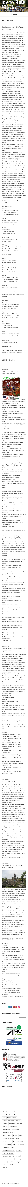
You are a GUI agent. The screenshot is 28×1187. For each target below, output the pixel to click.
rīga (4, 1153)
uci (16, 1159)
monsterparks (7, 1144)
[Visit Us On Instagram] (19, 1008)
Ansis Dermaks (15, 1112)
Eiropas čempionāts (8, 1120)
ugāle (20, 1159)
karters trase (6, 1129)
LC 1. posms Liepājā (9, 781)
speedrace (6, 1159)
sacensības (10, 1153)
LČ (14, 1141)
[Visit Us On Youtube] (16, 1008)
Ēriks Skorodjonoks (8, 1168)
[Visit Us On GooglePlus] (14, 1008)
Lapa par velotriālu (9, 7)
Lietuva (5, 1141)
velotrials (10, 1162)
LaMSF (21, 1135)
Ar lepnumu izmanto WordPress (10, 1183)
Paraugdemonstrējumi (9, 1147)
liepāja (17, 1138)
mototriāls (21, 1144)
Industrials (12, 1123)
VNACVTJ (10, 1165)
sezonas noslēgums (8, 1156)
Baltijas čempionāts (18, 1115)
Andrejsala (6, 1112)
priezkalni (18, 1150)
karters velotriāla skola (9, 1132)
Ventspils (17, 1162)
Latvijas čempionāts (8, 1138)
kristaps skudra (7, 1135)
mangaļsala (20, 1141)
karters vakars (16, 1129)
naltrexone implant (22, 1017)
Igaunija (5, 1123)
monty (14, 1144)
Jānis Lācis (19, 1123)
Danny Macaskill (11, 1117)
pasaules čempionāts (8, 1150)
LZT (10, 1141)
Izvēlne (15, 14)
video (4, 1165)
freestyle (18, 1120)
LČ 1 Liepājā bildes (8, 360)
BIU (4, 1117)
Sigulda (18, 1156)
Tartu (12, 1159)
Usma (4, 1162)
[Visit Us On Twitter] (9, 1008)
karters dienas (13, 1126)
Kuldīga (15, 1135)
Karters (5, 1126)
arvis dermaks (7, 1115)
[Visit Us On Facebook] (11, 1008)
